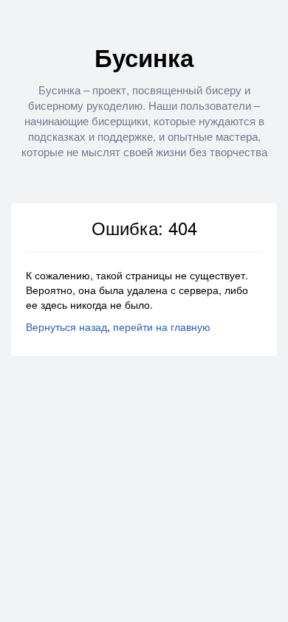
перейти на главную (161, 326)
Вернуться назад (66, 326)
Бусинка (144, 57)
